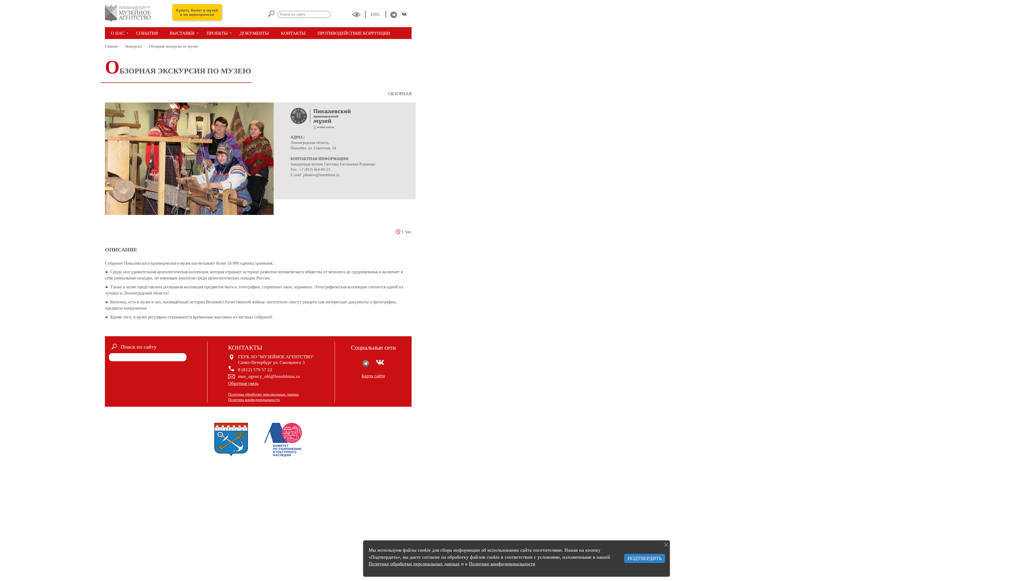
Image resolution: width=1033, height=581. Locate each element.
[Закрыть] (666, 545)
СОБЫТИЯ (147, 33)
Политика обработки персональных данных (263, 394)
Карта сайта (373, 375)
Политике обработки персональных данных (414, 563)
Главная (111, 46)
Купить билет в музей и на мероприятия (197, 12)
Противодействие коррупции (353, 33)
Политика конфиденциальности (254, 400)
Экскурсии (133, 46)
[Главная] (130, 13)
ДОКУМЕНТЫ (254, 33)
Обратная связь (243, 383)
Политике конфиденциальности (502, 563)
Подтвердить (644, 558)
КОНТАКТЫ (293, 33)
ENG (376, 14)
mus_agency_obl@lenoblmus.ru (269, 376)
